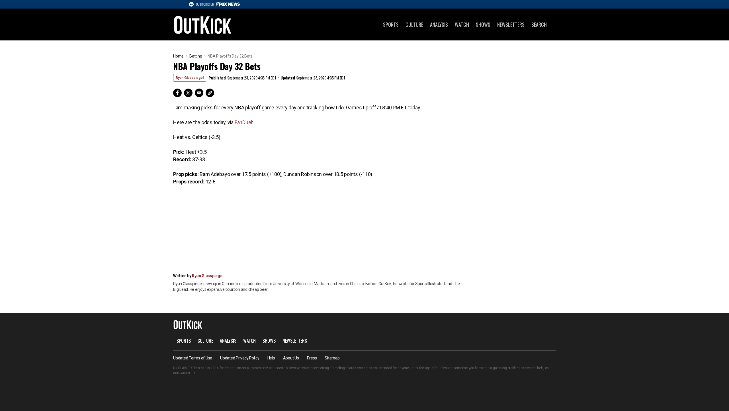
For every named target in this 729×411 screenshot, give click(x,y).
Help (271, 358)
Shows (483, 24)
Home (178, 56)
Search (539, 24)
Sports (391, 24)
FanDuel (243, 122)
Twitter (188, 93)
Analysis (439, 24)
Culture (414, 24)
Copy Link (210, 93)
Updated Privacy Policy (239, 358)
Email (199, 93)
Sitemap (332, 358)
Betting (195, 56)
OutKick (202, 24)
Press (312, 358)
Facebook (177, 93)
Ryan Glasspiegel (190, 78)
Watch (462, 24)
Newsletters (511, 24)
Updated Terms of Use (192, 358)
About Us (291, 358)
